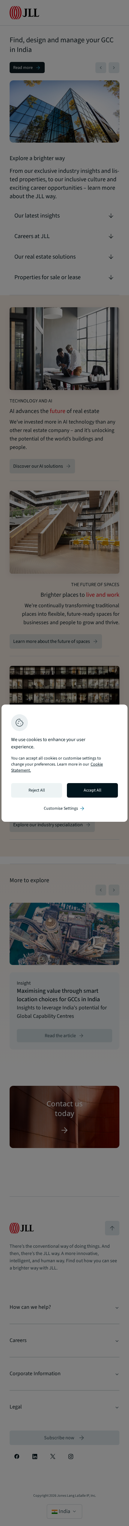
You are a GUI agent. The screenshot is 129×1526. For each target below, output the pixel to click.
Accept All (92, 790)
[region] (65, 763)
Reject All (36, 790)
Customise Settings (64, 808)
